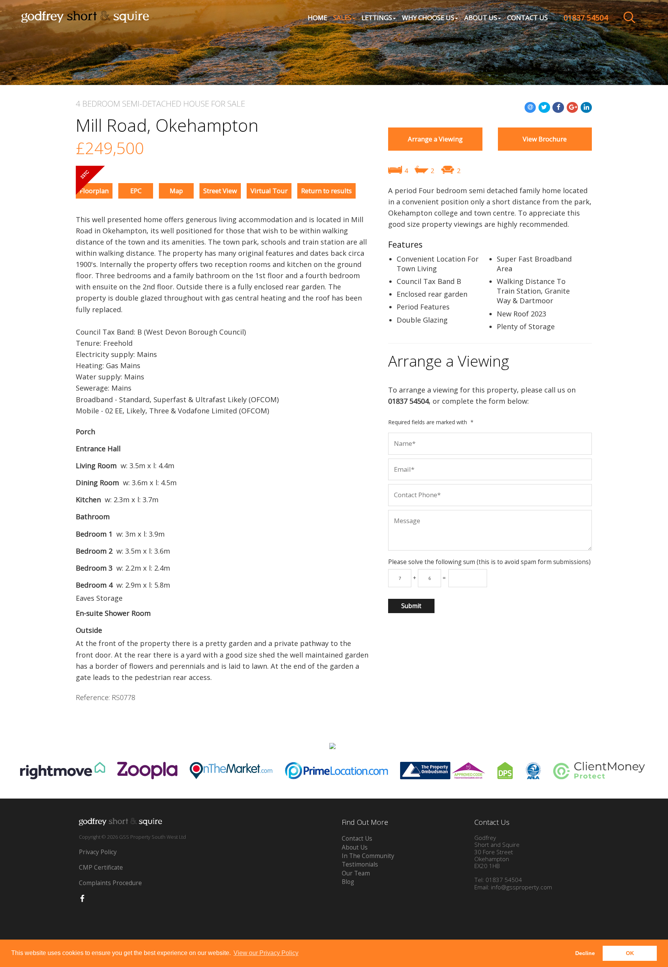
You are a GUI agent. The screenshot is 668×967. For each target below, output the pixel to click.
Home (317, 17)
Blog (348, 882)
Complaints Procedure (110, 883)
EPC (135, 190)
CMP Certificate (101, 867)
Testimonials (360, 864)
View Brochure (545, 138)
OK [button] (630, 953)
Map (176, 190)
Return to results (326, 190)
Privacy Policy (98, 852)
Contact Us (527, 17)
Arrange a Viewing (435, 138)
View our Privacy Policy (265, 953)
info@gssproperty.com (521, 887)
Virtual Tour (269, 190)
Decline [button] (585, 953)
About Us (355, 847)
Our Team (356, 873)
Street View (220, 190)
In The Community (368, 856)
